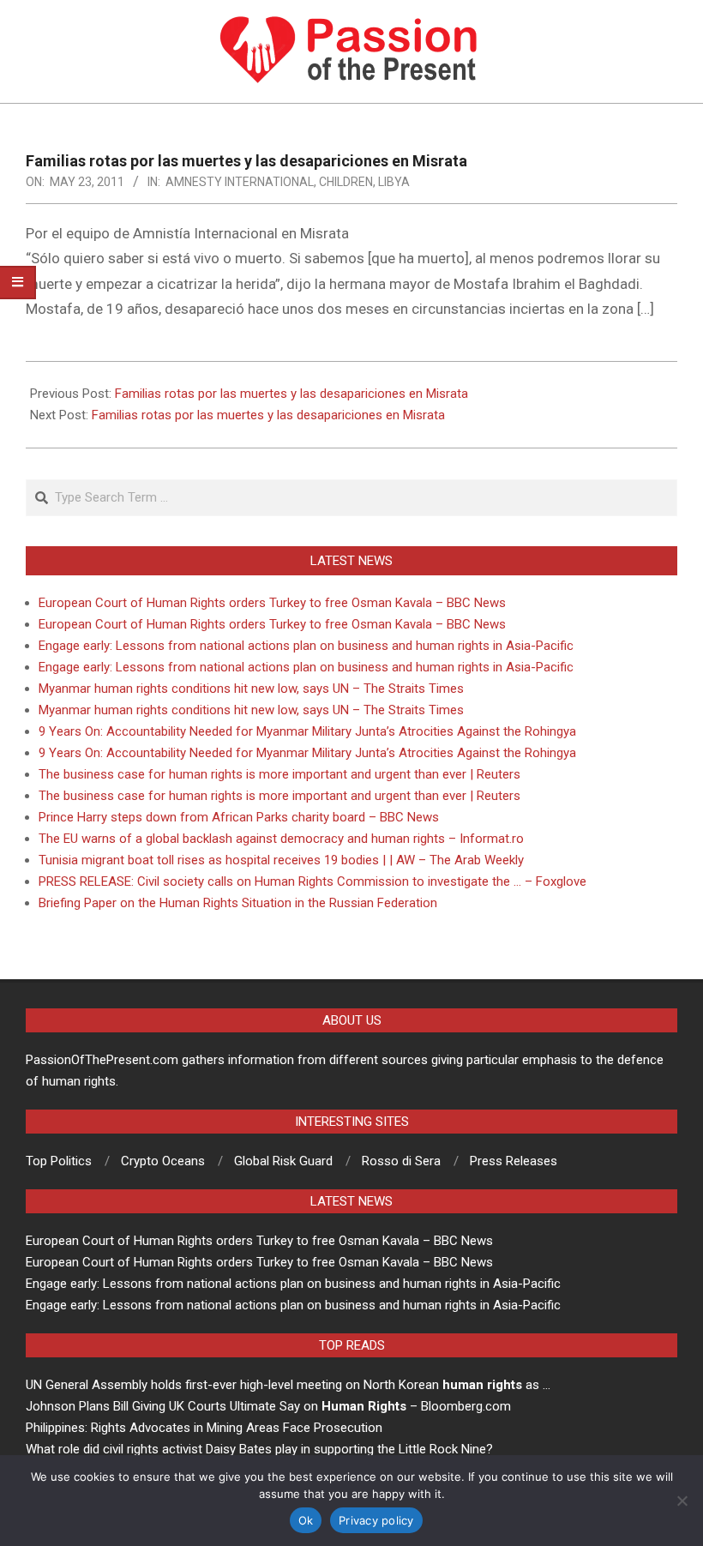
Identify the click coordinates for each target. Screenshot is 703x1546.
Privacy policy (376, 1520)
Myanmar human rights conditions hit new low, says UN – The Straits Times (251, 688)
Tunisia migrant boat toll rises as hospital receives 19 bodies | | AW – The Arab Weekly (281, 860)
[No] (681, 1500)
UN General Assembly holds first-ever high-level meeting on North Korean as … (288, 1385)
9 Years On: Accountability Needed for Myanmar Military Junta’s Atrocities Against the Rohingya (307, 731)
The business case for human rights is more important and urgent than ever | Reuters (279, 774)
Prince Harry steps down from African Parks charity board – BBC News (239, 817)
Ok (306, 1520)
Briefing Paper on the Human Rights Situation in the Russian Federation (238, 903)
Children (346, 182)
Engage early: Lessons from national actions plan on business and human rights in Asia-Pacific (306, 645)
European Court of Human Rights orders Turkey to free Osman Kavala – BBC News (272, 603)
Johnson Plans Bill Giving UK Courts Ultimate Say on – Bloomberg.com (268, 1406)
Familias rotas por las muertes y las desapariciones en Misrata (291, 393)
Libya (394, 182)
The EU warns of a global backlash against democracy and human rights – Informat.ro (281, 838)
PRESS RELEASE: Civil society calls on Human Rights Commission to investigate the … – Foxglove (312, 881)
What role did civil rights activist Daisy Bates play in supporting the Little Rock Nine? (259, 1449)
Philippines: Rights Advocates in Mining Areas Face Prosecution (204, 1427)
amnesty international (239, 182)
